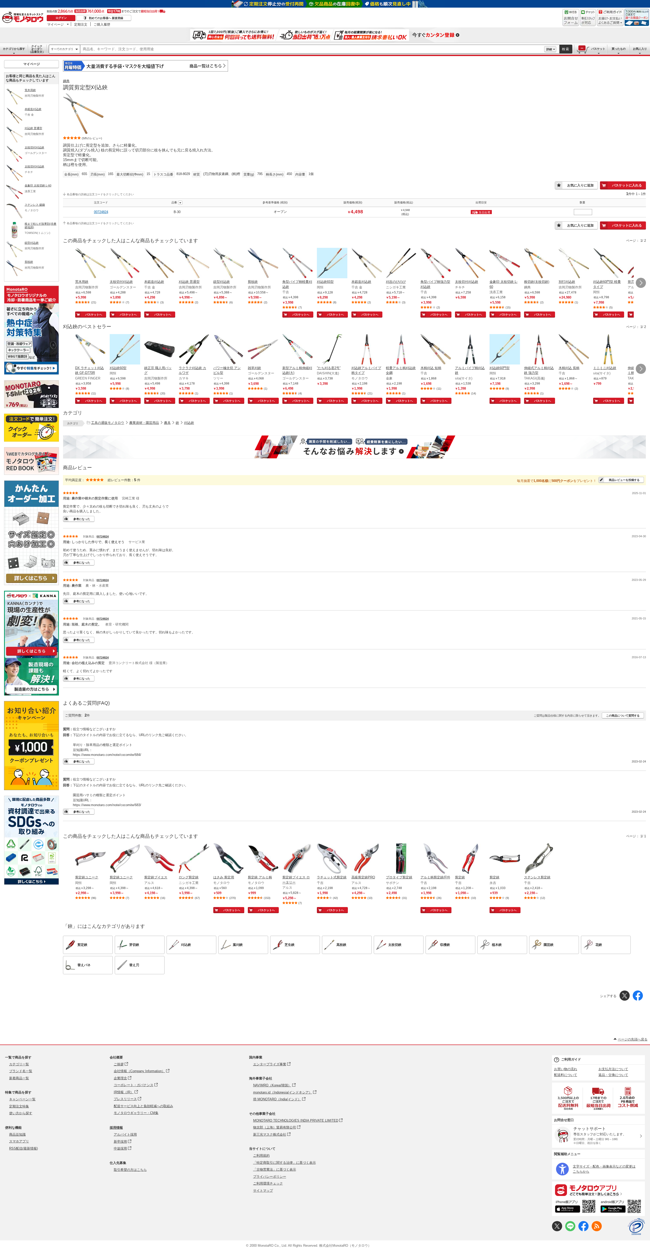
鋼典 (66, 81)
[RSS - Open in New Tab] (597, 1230)
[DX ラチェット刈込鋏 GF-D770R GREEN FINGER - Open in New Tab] (90, 350)
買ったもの (619, 48)
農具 (167, 423)
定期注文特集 (19, 1106)
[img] (24, 18)
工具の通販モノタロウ (107, 423)
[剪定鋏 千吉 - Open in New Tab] (470, 859)
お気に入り (640, 48)
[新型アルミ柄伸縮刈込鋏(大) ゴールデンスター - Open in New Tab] (297, 350)
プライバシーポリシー (269, 1176)
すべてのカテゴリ (62, 48)
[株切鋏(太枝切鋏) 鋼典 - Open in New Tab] (539, 263)
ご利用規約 (261, 1155)
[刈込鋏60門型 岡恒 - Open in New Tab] (505, 350)
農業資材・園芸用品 (144, 423)
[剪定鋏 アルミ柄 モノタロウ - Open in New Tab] (263, 859)
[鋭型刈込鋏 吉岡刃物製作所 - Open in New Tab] (228, 263)
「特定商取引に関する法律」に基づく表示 (284, 1163)
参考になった (81, 518)
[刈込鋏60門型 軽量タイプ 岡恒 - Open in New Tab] (608, 263)
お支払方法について (613, 1069)
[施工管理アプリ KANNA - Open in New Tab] (31, 655)
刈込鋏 (189, 423)
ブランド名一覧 (20, 1071)
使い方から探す (20, 1113)
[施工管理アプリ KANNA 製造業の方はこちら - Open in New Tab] (31, 694)
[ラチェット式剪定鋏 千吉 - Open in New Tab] (332, 859)
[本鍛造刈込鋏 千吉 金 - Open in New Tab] (159, 263)
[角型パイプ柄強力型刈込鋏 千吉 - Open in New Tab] (435, 263)
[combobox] (312, 49)
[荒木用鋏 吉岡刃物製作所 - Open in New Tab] (90, 263)
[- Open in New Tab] (568, 1098)
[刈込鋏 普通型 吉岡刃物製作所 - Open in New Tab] (194, 263)
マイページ (55, 24)
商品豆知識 (17, 1134)
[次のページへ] (641, 283)
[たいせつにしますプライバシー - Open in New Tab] (636, 1226)
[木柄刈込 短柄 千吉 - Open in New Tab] (435, 350)
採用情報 (116, 1128)
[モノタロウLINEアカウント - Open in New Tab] (570, 1230)
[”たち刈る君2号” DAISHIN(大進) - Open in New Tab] (332, 350)
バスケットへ (93, 314)
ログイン (61, 17)
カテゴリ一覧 (19, 1064)
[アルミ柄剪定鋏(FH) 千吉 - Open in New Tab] (435, 859)
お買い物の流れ (565, 1069)
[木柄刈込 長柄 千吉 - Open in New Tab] (574, 350)
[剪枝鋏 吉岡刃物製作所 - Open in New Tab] (263, 263)
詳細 (549, 49)
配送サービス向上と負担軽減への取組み (143, 1106)
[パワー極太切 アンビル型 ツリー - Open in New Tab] (228, 350)
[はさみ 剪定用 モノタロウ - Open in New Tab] (228, 859)
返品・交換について (613, 1075)
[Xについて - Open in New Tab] (557, 1230)
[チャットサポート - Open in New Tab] (588, 17)
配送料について (565, 1075)
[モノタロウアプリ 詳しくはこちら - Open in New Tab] (598, 1190)
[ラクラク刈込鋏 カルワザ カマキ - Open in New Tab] (194, 350)
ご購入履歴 (102, 24)
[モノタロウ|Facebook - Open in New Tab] (583, 1230)
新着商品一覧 (19, 1078)
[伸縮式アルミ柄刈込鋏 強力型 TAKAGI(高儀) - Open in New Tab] (539, 350)
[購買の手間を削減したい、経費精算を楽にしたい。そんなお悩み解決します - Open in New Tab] (354, 447)
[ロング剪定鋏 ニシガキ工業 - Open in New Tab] (194, 859)
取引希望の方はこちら (130, 1170)
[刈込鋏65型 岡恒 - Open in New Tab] (332, 263)
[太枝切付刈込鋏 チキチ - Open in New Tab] (470, 263)
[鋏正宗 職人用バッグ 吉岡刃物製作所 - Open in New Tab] (159, 350)
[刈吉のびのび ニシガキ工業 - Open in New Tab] (401, 263)
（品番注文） (36, 49)
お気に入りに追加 (580, 185)
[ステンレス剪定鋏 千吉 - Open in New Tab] (539, 859)
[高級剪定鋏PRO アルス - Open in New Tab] (366, 859)
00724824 (101, 212)
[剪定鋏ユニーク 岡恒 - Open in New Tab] (90, 859)
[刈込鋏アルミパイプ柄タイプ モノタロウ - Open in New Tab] (366, 350)
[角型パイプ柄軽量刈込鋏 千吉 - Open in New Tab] (297, 263)
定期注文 (80, 24)
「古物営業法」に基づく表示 (274, 1169)
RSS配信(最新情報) (23, 1148)
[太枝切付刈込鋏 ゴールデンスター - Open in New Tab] (125, 263)
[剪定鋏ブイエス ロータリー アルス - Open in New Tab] (297, 859)
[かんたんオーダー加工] (31, 584)
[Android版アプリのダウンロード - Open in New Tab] (621, 1207)
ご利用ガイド (571, 1059)
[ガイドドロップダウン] (610, 21)
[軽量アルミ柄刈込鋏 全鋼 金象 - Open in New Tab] (401, 350)
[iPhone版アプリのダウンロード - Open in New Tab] (575, 1207)
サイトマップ (263, 1190)
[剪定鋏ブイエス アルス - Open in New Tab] (159, 859)
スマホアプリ (19, 1141)
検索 (566, 49)
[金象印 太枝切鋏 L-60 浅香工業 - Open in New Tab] (505, 263)
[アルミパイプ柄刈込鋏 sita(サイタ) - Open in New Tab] (470, 350)
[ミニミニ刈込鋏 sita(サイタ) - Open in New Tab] (608, 350)
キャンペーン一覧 (22, 1099)
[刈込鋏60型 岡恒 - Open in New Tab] (125, 350)
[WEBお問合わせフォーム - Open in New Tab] (570, 17)
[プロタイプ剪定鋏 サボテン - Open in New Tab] (401, 859)
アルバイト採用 (125, 1134)
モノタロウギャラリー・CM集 (136, 1113)
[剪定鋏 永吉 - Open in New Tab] (505, 859)
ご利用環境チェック (268, 1183)
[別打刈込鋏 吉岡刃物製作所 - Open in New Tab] (574, 263)
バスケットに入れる (627, 185)
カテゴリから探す (14, 48)
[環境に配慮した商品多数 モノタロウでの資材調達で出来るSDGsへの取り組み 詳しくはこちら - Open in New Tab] (31, 883)
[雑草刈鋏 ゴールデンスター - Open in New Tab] (263, 350)
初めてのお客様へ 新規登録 (106, 18)
